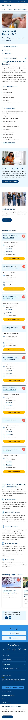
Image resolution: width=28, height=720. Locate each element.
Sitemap (4, 698)
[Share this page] (25, 58)
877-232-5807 (19, 680)
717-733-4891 (9, 312)
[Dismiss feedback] (24, 612)
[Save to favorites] (23, 236)
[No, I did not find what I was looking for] (10, 617)
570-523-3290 (9, 464)
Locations (10, 9)
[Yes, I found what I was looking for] (6, 617)
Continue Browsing (7, 716)
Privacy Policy (6, 713)
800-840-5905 (18, 679)
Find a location (7, 53)
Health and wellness (7, 590)
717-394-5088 (9, 373)
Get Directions (9, 248)
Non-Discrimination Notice (8, 695)
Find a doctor (7, 50)
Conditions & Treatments (20, 9)
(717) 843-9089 (9, 434)
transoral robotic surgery (9, 142)
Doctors (3, 9)
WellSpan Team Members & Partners (14, 687)
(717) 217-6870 (9, 251)
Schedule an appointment (10, 46)
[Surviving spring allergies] (15, 598)
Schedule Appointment (14, 258)
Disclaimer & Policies (7, 692)
